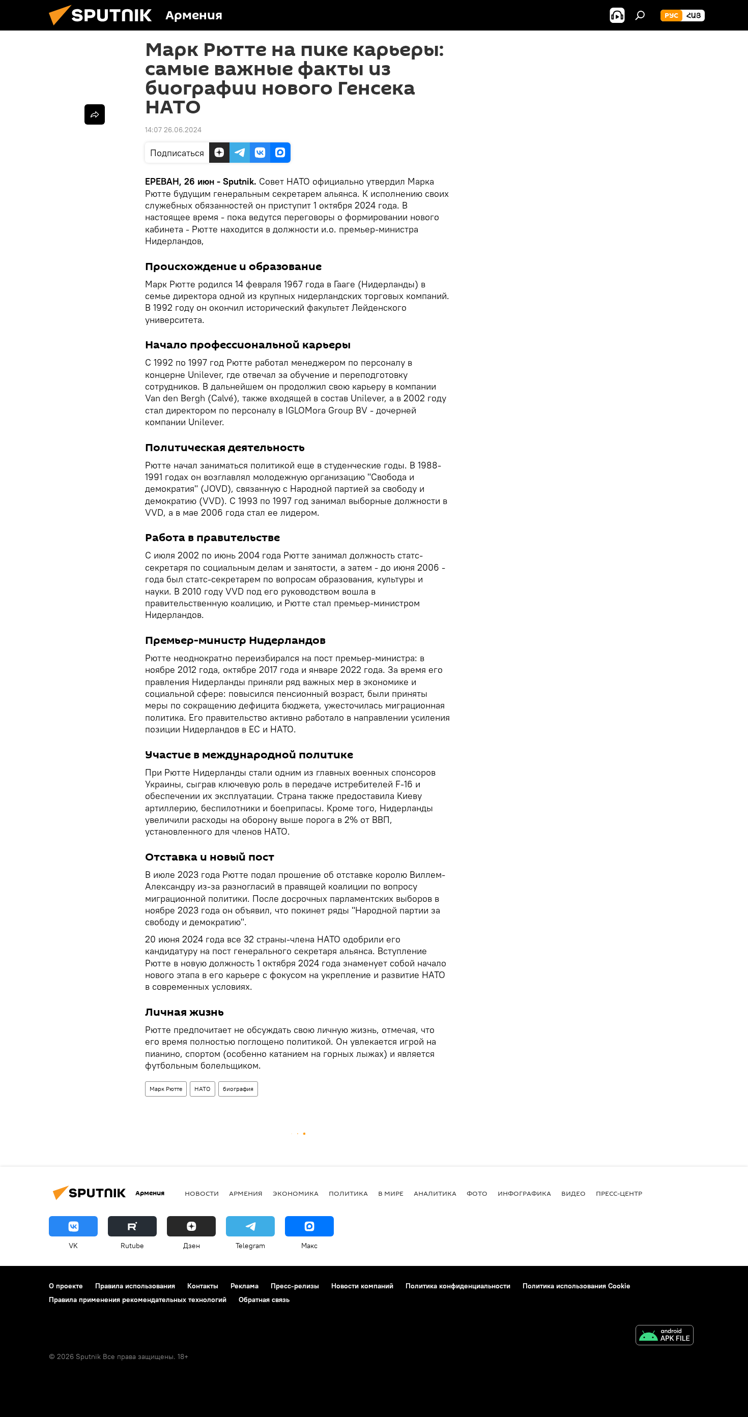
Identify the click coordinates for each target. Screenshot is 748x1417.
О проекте (66, 1285)
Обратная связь (264, 1299)
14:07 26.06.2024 (173, 129)
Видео (573, 1193)
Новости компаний (362, 1285)
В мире (391, 1193)
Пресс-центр (619, 1193)
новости (202, 1193)
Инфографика (524, 1193)
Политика (348, 1193)
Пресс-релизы (295, 1285)
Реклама (244, 1285)
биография (238, 1089)
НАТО (202, 1089)
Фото (477, 1193)
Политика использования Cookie (576, 1285)
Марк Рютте (166, 1089)
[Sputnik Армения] (104, 28)
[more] (94, 114)
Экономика (296, 1193)
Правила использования (135, 1285)
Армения (246, 1193)
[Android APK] (664, 1336)
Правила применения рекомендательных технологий (137, 1299)
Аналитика (435, 1193)
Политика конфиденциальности (458, 1285)
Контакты (202, 1285)
